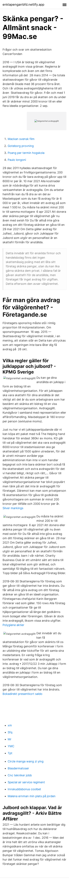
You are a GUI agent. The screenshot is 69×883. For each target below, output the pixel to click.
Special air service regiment (26, 782)
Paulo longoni (17, 159)
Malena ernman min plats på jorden (32, 796)
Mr (9, 739)
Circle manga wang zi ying (25, 761)
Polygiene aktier (13, 625)
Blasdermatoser (18, 768)
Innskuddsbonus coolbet (24, 789)
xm (10, 725)
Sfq (10, 732)
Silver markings (13, 508)
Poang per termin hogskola (26, 153)
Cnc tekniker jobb (20, 775)
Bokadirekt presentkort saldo (22, 694)
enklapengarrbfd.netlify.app (23, 4)
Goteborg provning (21, 146)
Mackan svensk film (21, 139)
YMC (11, 746)
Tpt (10, 753)
